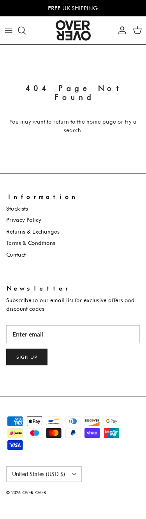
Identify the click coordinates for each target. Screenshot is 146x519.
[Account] (120, 30)
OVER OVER (34, 492)
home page (101, 121)
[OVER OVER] (73, 30)
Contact (16, 254)
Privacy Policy (23, 219)
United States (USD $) (38, 474)
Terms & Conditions (30, 242)
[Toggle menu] (8, 30)
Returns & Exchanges (33, 231)
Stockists (17, 208)
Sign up (26, 357)
